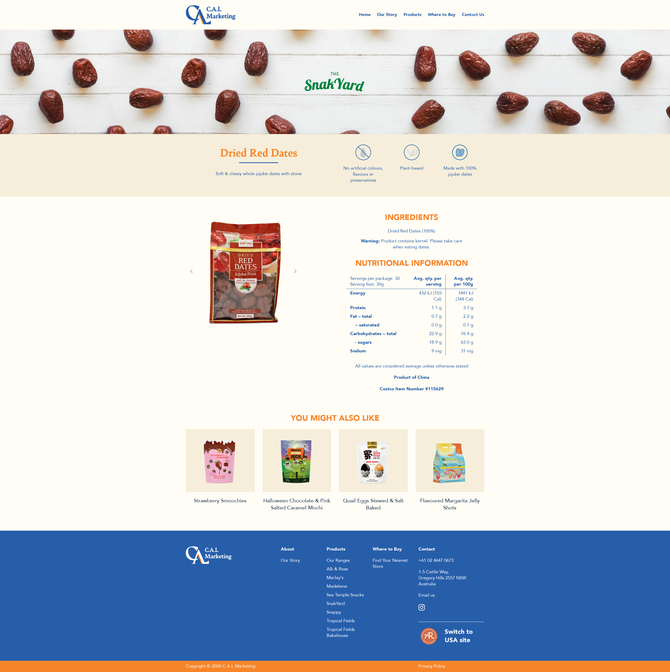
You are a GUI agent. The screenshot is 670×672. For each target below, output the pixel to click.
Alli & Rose (337, 569)
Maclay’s (335, 578)
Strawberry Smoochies (220, 500)
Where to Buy (441, 15)
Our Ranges (338, 560)
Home (365, 15)
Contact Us (473, 15)
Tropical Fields (341, 621)
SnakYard (336, 604)
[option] (244, 268)
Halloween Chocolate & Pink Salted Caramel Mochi (296, 504)
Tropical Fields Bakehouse (341, 632)
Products (412, 15)
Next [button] (295, 271)
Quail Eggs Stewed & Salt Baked (373, 504)
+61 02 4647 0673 (436, 560)
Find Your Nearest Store (390, 563)
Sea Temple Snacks (345, 595)
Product (220, 460)
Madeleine (337, 586)
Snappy (334, 612)
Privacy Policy (431, 666)
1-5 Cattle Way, (433, 572)
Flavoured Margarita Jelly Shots (450, 504)
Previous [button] (193, 271)
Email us (426, 595)
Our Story (387, 15)
